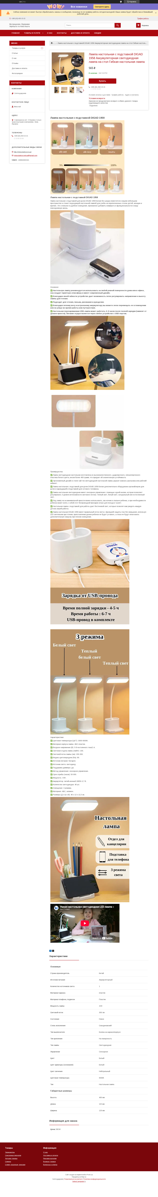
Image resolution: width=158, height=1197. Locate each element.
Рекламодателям (50, 1158)
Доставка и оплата (80, 33)
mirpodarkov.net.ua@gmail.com (25, 155)
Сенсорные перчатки (13, 1155)
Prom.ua (90, 1175)
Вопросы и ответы (50, 1165)
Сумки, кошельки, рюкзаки (15, 1165)
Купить (102, 81)
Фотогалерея (17, 73)
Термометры (10, 1152)
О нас (49, 33)
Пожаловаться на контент (73, 1179)
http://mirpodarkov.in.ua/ (22, 152)
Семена (8, 1161)
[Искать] (118, 25)
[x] (53, 951)
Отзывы (15, 63)
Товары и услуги (32, 33)
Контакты (62, 33)
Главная (16, 33)
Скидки (97, 33)
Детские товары (11, 1158)
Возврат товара (49, 1161)
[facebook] (50, 951)
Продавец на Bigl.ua (79, 1177)
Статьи (15, 53)
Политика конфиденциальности (94, 1179)
